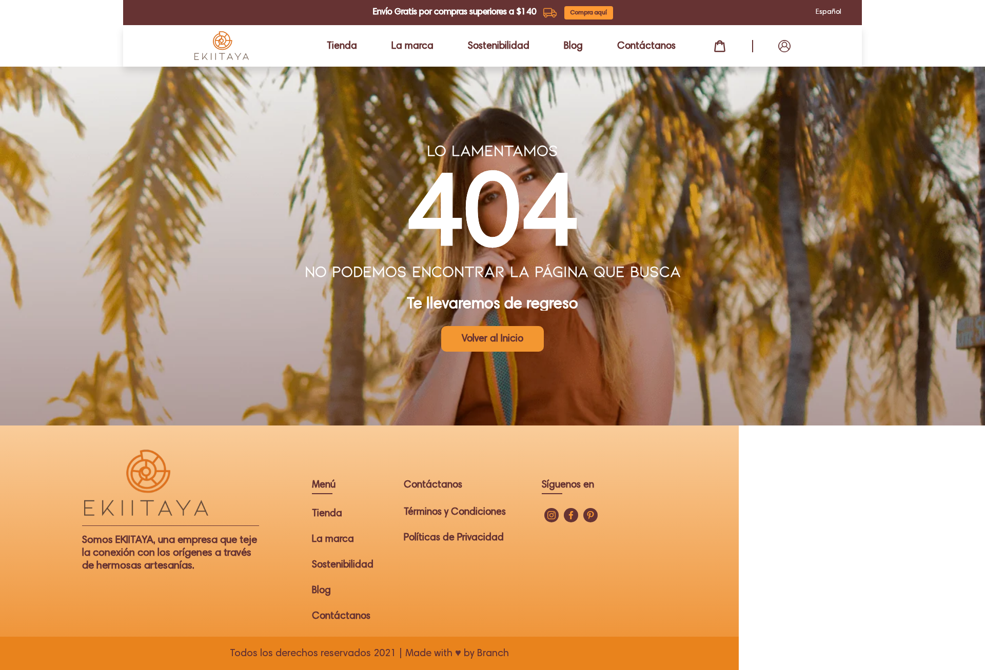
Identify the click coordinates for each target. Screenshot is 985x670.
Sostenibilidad (498, 46)
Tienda (342, 46)
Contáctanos (646, 46)
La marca (412, 46)
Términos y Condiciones (455, 512)
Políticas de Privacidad (454, 538)
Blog (573, 46)
